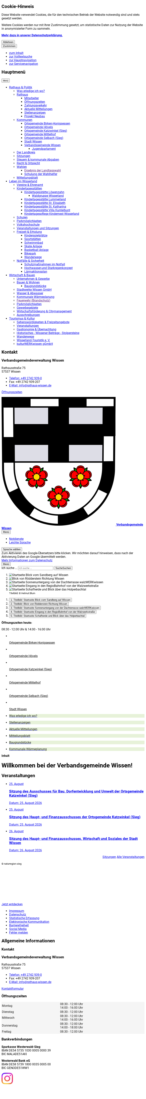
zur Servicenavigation (23, 64)
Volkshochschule (28, 224)
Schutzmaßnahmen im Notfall (44, 264)
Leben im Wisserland (23, 181)
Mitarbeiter (31, 98)
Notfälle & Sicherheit (30, 261)
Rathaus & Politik (20, 87)
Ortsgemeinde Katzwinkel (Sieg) (45, 131)
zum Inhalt (16, 53)
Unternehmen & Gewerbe (33, 279)
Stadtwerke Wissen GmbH (34, 289)
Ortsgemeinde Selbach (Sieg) (43, 138)
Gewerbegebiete (27, 307)
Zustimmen (9, 46)
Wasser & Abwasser (30, 293)
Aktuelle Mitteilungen (38, 109)
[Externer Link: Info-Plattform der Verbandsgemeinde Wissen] (21, 1091)
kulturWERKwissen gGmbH (35, 344)
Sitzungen (23, 156)
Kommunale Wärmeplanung (35, 297)
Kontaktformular (13, 988)
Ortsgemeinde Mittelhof (40, 134)
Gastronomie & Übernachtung (36, 329)
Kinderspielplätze (35, 235)
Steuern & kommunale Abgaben (38, 159)
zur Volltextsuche (20, 56)
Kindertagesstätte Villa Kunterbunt (47, 210)
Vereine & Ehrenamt (30, 185)
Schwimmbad (33, 242)
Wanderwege (33, 257)
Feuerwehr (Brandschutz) (33, 300)
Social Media (18, 929)
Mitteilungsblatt (27, 177)
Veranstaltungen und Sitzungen (38, 228)
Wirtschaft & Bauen (22, 275)
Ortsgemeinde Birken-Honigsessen (47, 123)
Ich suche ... (9, 568)
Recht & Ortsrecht (28, 163)
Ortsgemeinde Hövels (38, 127)
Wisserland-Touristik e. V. (33, 340)
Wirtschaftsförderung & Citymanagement (44, 311)
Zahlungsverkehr (35, 105)
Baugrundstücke (35, 286)
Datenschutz (17, 914)
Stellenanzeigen (35, 112)
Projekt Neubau (34, 116)
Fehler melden (18, 932)
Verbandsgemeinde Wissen (42, 145)
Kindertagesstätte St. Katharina (45, 206)
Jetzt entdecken (12, 904)
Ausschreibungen (28, 315)
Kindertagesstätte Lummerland (45, 199)
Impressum (16, 911)
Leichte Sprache (20, 542)
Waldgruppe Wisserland (48, 196)
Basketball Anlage (36, 250)
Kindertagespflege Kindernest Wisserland (51, 214)
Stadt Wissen (33, 141)
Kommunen (24, 120)
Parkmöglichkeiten (29, 221)
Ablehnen (8, 42)
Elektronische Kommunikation (29, 922)
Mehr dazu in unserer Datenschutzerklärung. (32, 35)
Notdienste (16, 539)
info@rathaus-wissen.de (30, 385)
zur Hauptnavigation (22, 60)
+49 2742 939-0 (25, 378)
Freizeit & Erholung (29, 232)
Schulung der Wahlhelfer (40, 174)
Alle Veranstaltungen (130, 857)
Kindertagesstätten (29, 188)
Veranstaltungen (28, 326)
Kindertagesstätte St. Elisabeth (44, 203)
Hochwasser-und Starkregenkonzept (48, 268)
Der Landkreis (26, 152)
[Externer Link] (7, 1079)
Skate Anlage (33, 246)
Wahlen (22, 167)
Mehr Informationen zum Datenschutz (27, 560)
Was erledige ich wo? (31, 91)
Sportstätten (32, 239)
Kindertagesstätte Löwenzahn (44, 192)
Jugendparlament (44, 149)
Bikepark (30, 253)
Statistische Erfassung (24, 918)
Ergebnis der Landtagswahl (42, 170)
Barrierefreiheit (19, 925)
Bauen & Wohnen (28, 282)
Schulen (22, 217)
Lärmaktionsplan (35, 271)
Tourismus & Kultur (22, 318)
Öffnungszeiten (34, 102)
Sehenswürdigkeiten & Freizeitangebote (43, 322)
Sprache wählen (12, 549)
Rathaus (22, 94)
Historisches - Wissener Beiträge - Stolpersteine (48, 333)
